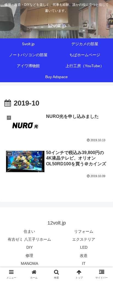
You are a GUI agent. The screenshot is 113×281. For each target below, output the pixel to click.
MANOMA (29, 263)
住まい (29, 231)
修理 (29, 255)
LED (83, 247)
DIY (29, 247)
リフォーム (83, 231)
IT (84, 263)
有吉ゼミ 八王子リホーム (29, 239)
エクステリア (83, 239)
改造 (83, 255)
